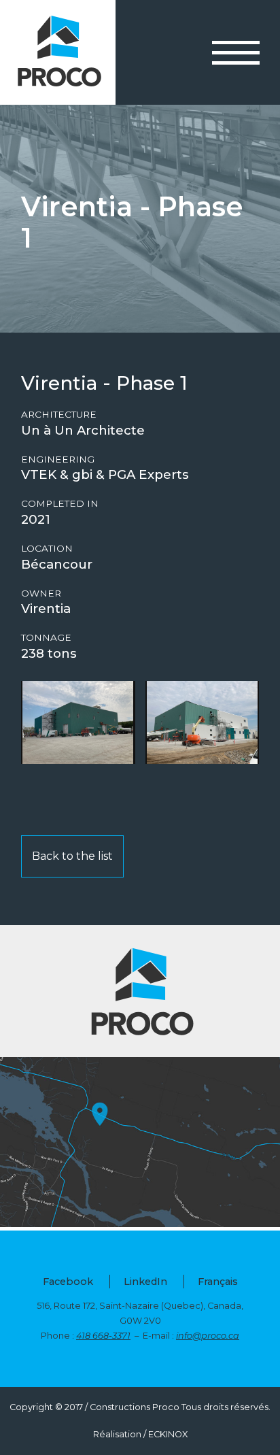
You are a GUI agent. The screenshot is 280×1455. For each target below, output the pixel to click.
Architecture (59, 414)
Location (47, 548)
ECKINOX (168, 1434)
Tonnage (46, 638)
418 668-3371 (103, 1336)
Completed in (60, 504)
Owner (41, 593)
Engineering (57, 459)
